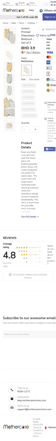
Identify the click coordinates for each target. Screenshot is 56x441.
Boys (22, 23)
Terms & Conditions (38, 429)
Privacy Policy (37, 434)
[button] (43, 36)
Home (5, 23)
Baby (14, 23)
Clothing (31, 23)
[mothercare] (15, 10)
